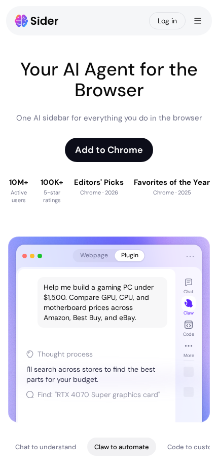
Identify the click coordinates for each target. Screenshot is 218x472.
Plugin (129, 255)
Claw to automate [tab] (121, 447)
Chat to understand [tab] (45, 447)
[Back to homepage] (36, 21)
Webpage (94, 255)
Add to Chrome (109, 150)
